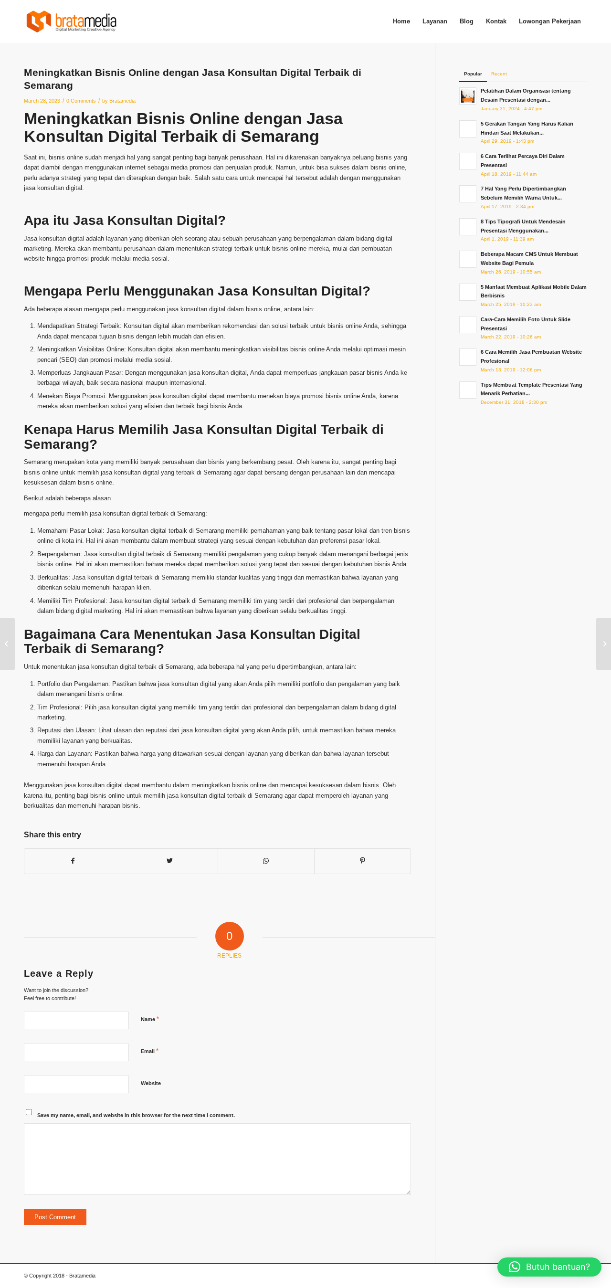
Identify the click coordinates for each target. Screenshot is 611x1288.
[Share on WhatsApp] (266, 861)
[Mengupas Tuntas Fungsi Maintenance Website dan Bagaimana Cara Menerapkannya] (7, 644)
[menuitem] (401, 21)
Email (149, 1051)
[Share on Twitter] (169, 861)
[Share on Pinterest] (363, 861)
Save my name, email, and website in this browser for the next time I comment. (136, 1115)
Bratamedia (122, 101)
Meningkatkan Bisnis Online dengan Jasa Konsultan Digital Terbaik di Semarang (183, 127)
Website (151, 1083)
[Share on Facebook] (72, 861)
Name (150, 1019)
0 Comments (81, 101)
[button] (549, 1267)
